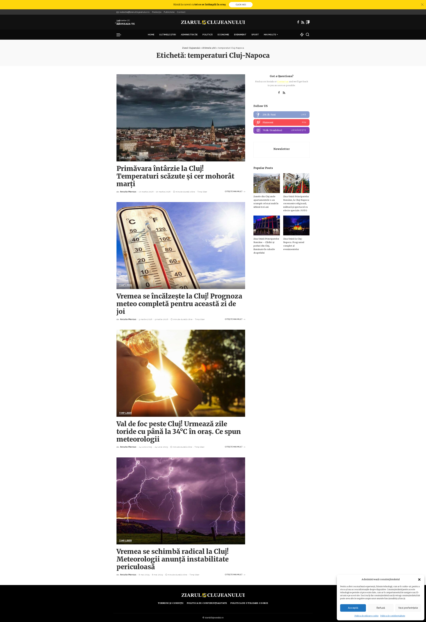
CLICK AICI (241, 4)
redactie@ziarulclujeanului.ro (134, 12)
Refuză (380, 607)
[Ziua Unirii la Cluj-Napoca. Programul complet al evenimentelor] (296, 225)
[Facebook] (298, 22)
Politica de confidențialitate (392, 616)
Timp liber (125, 157)
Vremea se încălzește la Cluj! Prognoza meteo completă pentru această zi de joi (179, 304)
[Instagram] (281, 130)
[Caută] (308, 35)
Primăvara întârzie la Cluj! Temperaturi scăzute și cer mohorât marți (175, 176)
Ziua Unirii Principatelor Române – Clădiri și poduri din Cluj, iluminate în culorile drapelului (266, 245)
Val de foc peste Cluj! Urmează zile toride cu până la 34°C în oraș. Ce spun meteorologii (178, 431)
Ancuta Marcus (128, 192)
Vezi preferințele (408, 607)
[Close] (422, 4)
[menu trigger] (120, 35)
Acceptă (353, 607)
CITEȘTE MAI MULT (233, 191)
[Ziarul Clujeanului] (213, 22)
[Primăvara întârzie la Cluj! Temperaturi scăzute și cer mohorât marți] (180, 117)
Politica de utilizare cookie (366, 616)
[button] (419, 579)
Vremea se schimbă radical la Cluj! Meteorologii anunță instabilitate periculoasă (172, 559)
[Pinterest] (281, 122)
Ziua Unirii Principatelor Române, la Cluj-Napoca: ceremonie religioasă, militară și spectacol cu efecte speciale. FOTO (296, 203)
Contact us (283, 81)
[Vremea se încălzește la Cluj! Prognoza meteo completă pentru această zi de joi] (180, 245)
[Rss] (302, 22)
